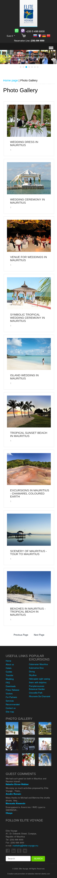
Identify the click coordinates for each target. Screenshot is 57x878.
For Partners (11, 697)
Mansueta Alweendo (15, 803)
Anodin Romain (13, 793)
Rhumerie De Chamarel (39, 696)
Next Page (39, 634)
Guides (9, 671)
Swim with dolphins (38, 682)
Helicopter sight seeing (39, 678)
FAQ (8, 682)
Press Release (12, 689)
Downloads (11, 686)
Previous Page (21, 634)
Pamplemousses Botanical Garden (37, 688)
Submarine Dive (36, 667)
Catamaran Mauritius (38, 664)
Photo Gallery (19, 718)
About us (10, 664)
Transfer (9, 675)
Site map (10, 711)
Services (10, 700)
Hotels (9, 667)
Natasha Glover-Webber (17, 784)
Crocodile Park (35, 692)
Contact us (11, 707)
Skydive (32, 675)
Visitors (9, 693)
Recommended (12, 704)
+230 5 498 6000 (35, 31)
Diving (32, 671)
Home (8, 660)
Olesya (9, 812)
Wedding (10, 678)
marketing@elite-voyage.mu (25, 845)
